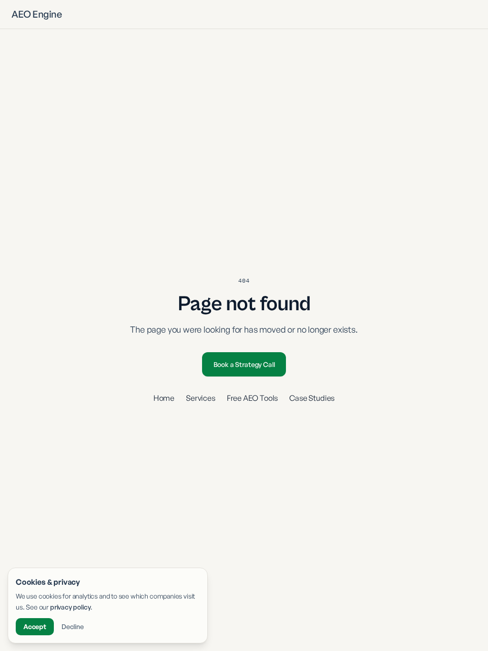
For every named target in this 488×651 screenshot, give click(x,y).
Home (163, 398)
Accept (34, 626)
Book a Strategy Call (244, 364)
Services (200, 398)
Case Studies (312, 398)
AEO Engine (36, 14)
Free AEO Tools (252, 398)
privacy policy (70, 607)
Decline (72, 626)
